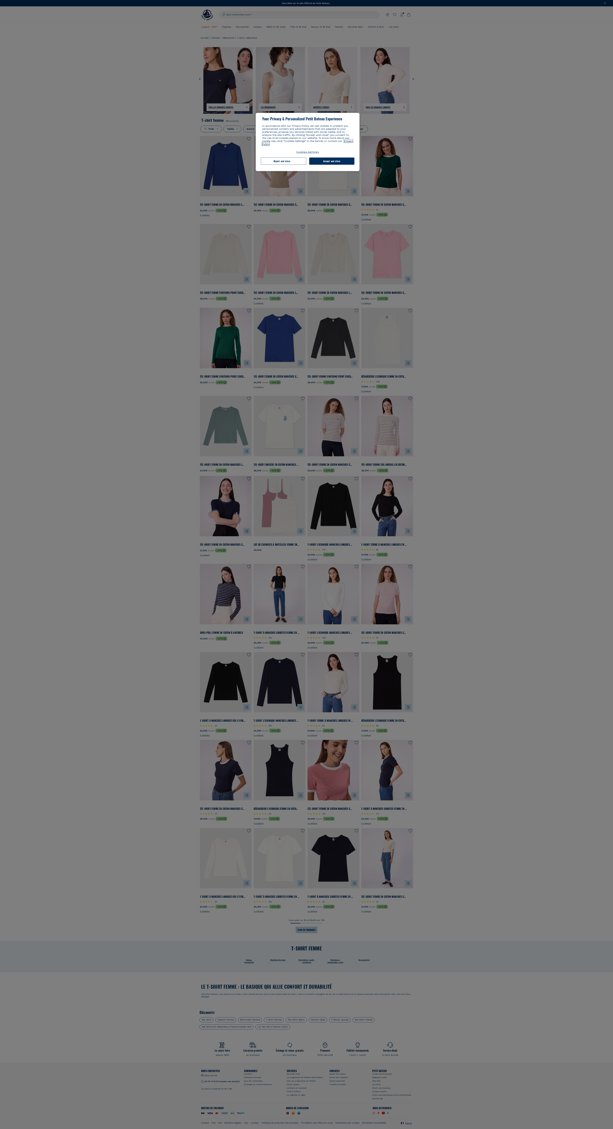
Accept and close (331, 161)
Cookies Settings (307, 152)
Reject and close (282, 161)
